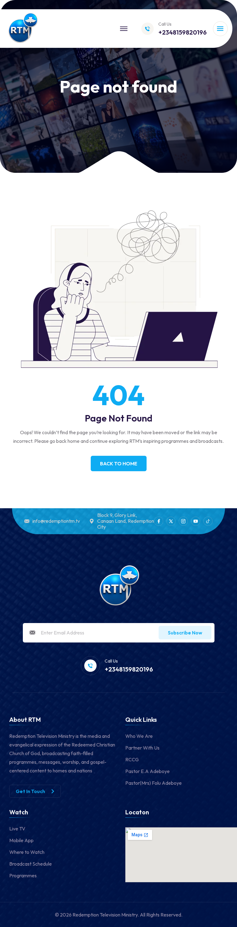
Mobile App (21, 840)
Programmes (23, 875)
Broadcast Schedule (30, 864)
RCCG (132, 759)
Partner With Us (142, 748)
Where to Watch (26, 852)
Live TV (17, 828)
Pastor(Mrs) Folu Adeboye (153, 783)
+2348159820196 (182, 32)
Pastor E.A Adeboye (147, 771)
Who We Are (139, 736)
